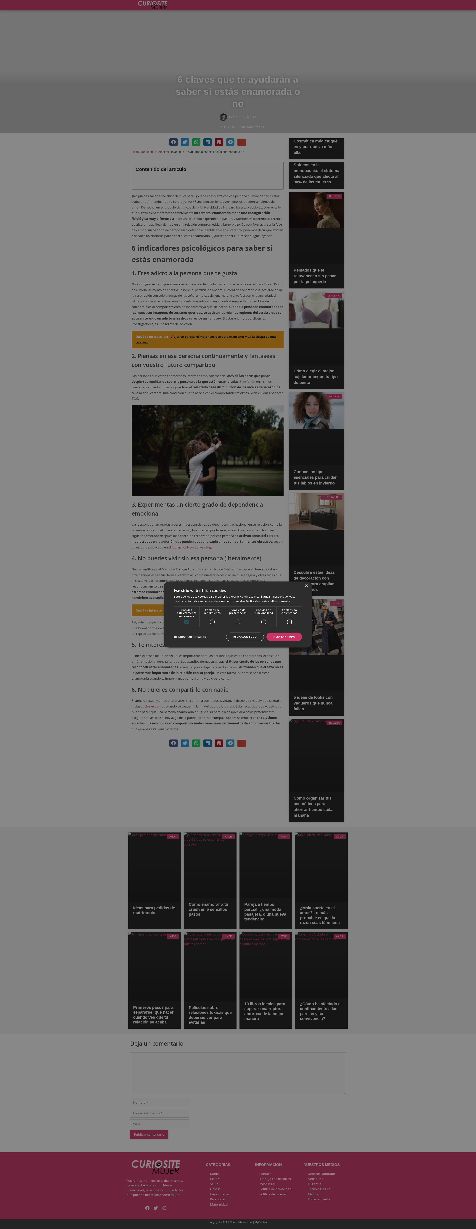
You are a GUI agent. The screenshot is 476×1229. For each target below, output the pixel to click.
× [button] (306, 585)
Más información (280, 601)
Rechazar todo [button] (245, 636)
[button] (190, 636)
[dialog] (238, 614)
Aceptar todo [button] (284, 636)
